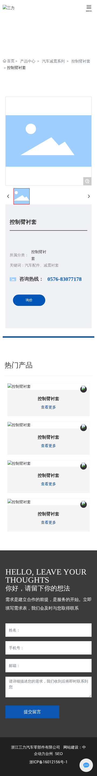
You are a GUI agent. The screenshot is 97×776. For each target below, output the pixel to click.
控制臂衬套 (80, 61)
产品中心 (27, 61)
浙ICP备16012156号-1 (48, 762)
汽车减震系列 (53, 61)
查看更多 (48, 407)
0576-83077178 (64, 279)
